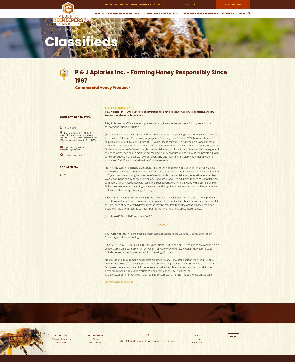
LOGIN (233, 337)
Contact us (110, 4)
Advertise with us (141, 4)
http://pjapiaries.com (74, 155)
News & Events (96, 342)
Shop (241, 13)
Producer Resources (123, 13)
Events (227, 13)
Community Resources (160, 13)
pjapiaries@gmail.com (75, 147)
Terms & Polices (199, 342)
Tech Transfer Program (199, 13)
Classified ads (233, 4)
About (97, 13)
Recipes (124, 4)
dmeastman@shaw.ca (70, 149)
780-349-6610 (70, 127)
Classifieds (61, 342)
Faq (199, 339)
